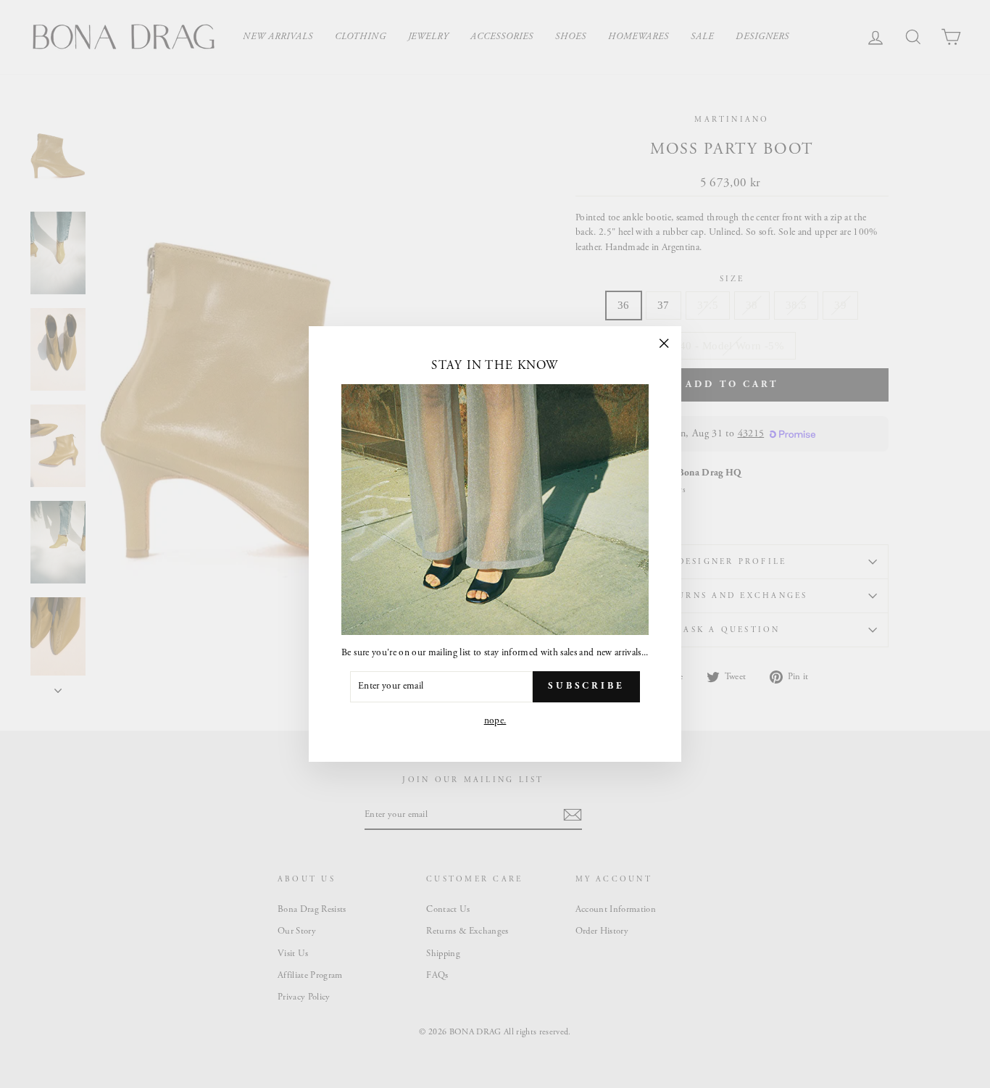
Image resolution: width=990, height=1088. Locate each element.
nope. (495, 721)
